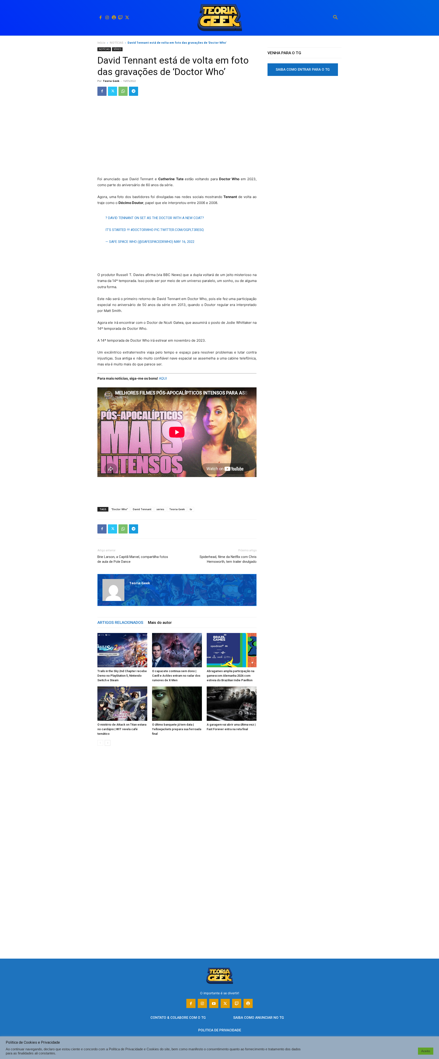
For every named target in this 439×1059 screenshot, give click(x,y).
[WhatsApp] (123, 91)
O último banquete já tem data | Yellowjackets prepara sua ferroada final (176, 729)
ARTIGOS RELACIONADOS (120, 622)
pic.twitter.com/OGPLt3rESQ (179, 230)
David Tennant (142, 509)
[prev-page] (100, 743)
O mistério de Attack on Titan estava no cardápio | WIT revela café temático (121, 729)
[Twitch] (120, 18)
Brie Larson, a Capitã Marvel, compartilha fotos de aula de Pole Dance (132, 559)
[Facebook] (100, 18)
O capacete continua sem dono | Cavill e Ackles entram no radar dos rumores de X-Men (176, 675)
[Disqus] (177, 818)
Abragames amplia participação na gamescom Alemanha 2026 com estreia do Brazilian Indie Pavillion (230, 675)
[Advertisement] (177, 142)
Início (101, 43)
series (160, 509)
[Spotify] (114, 18)
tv (191, 509)
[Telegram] (133, 91)
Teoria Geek (111, 81)
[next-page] (107, 743)
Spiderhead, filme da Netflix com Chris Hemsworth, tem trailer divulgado (228, 559)
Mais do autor (160, 622)
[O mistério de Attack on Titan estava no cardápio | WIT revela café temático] (122, 703)
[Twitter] (127, 18)
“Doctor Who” (119, 509)
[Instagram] (107, 18)
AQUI (163, 378)
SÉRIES (117, 49)
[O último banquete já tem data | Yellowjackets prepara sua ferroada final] (177, 703)
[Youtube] (213, 1003)
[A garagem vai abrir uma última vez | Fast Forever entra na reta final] (232, 703)
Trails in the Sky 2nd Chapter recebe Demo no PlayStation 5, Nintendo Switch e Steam (122, 675)
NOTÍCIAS (116, 43)
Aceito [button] (425, 1051)
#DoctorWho (142, 230)
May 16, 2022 (184, 242)
